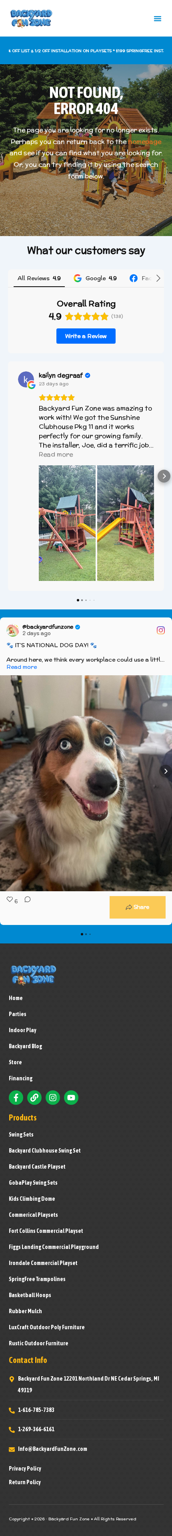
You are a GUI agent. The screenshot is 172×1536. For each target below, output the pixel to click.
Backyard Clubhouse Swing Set (45, 1150)
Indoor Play (22, 1030)
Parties (17, 1014)
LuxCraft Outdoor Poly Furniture (47, 1327)
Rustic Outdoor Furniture (38, 1343)
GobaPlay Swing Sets (33, 1183)
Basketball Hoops (30, 1295)
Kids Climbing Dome (32, 1199)
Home (16, 998)
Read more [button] (56, 454)
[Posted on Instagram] (161, 630)
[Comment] (25, 907)
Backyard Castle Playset (37, 1166)
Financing (20, 1078)
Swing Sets (21, 1134)
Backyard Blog (25, 1046)
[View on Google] (26, 379)
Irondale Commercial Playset (43, 1263)
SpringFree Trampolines (37, 1279)
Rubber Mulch (25, 1311)
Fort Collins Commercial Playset (46, 1231)
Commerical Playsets (33, 1215)
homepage (144, 141)
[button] (158, 18)
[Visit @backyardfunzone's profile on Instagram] (12, 630)
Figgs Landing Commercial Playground (54, 1247)
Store (15, 1062)
